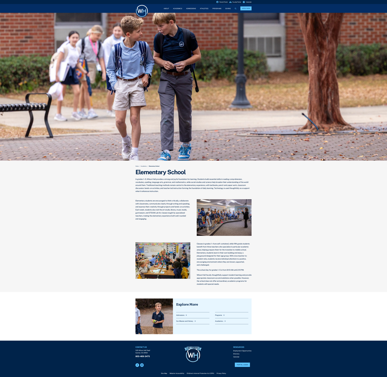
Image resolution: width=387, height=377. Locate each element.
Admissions (191, 8)
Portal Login (242, 365)
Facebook (137, 365)
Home (137, 166)
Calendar (236, 357)
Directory (236, 354)
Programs (216, 8)
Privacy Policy (221, 373)
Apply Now (246, 8)
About (166, 8)
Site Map (164, 373)
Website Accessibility (177, 373)
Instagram (142, 365)
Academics (177, 8)
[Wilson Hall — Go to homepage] (193, 355)
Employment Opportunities (242, 351)
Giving (228, 8)
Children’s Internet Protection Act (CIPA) (200, 373)
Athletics (204, 8)
